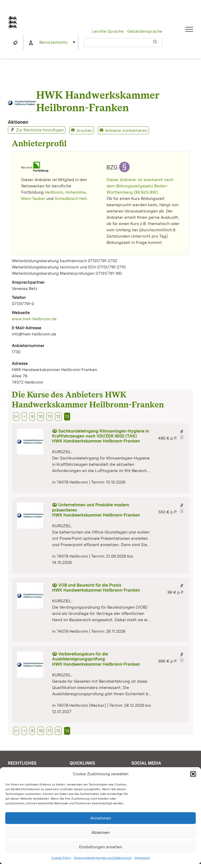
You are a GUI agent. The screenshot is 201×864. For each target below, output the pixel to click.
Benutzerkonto (53, 42)
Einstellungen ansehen (100, 846)
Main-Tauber (33, 198)
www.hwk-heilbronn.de (34, 318)
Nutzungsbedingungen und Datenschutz (103, 858)
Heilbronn (54, 192)
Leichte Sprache (108, 31)
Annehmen (100, 818)
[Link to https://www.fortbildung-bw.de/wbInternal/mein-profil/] (30, 42)
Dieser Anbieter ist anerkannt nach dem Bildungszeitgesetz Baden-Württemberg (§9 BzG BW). (140, 186)
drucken (84, 130)
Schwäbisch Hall (71, 198)
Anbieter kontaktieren (126, 130)
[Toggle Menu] (189, 29)
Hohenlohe (75, 192)
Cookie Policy (61, 858)
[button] (193, 774)
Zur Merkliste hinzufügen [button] (40, 129)
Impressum (142, 858)
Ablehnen (100, 832)
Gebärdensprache (144, 31)
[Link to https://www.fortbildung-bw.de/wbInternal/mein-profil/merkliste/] (15, 42)
